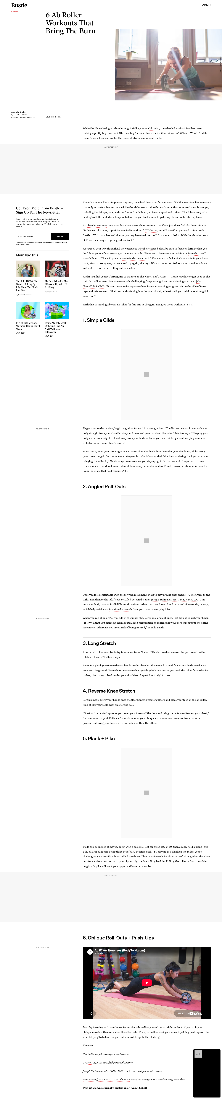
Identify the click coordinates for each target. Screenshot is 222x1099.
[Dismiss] (217, 1052)
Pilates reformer (92, 657)
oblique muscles (92, 1032)
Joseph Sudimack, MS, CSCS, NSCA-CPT (174, 599)
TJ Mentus (151, 230)
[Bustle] (19, 5)
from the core (196, 253)
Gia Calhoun (140, 212)
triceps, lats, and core (111, 212)
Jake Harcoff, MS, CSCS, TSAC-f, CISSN (106, 1079)
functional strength (120, 609)
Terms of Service (61, 242)
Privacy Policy (24, 244)
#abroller (140, 133)
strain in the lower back (135, 258)
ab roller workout (97, 225)
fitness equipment (143, 138)
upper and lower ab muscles (135, 866)
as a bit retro (151, 128)
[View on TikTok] (146, 374)
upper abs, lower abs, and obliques (151, 618)
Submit (60, 236)
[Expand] (196, 1052)
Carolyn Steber (19, 112)
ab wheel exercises (145, 248)
